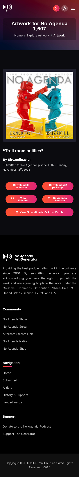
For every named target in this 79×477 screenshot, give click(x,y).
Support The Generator (19, 434)
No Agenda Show (15, 319)
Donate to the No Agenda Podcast (27, 426)
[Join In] (56, 8)
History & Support (15, 395)
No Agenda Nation (15, 341)
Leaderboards (12, 402)
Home (18, 35)
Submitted (10, 380)
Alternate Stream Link (18, 334)
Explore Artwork (38, 35)
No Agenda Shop (14, 348)
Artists (7, 387)
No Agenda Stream (16, 326)
